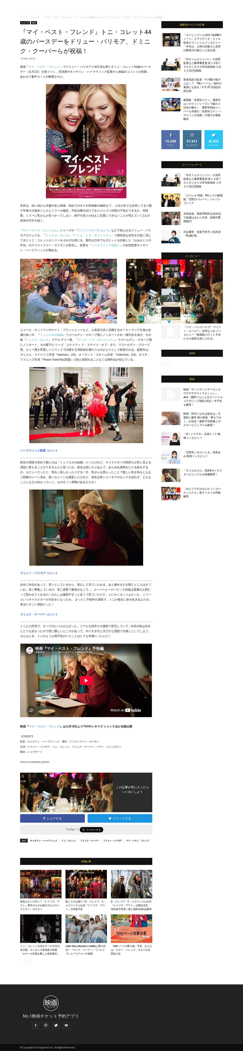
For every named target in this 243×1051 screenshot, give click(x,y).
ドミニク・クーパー (89, 840)
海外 (34, 22)
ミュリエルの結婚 (51, 334)
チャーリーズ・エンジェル (40, 230)
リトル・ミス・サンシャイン (92, 235)
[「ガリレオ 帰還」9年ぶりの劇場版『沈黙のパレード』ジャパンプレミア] (170, 200)
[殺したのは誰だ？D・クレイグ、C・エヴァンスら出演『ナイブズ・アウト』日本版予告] (86, 884)
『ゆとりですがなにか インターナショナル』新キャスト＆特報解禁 (202, 492)
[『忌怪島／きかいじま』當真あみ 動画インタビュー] (170, 457)
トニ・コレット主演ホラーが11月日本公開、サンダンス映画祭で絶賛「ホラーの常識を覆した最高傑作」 (40, 950)
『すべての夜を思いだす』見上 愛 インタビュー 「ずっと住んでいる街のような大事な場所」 (202, 294)
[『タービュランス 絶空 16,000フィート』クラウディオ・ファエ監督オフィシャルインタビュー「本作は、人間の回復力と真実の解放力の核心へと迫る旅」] (170, 39)
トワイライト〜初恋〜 (105, 245)
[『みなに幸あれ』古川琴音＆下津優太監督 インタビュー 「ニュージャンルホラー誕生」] (170, 313)
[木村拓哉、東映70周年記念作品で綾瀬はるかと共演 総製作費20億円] (170, 218)
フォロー (192, 131)
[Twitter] (56, 1025)
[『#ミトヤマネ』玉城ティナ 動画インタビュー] (170, 438)
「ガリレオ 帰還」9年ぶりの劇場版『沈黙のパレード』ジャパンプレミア (203, 199)
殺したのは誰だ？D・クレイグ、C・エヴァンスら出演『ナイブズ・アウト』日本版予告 (85, 905)
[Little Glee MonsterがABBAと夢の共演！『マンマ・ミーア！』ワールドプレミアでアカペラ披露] (86, 928)
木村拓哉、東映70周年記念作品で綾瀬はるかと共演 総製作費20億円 (202, 217)
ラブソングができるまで (92, 230)
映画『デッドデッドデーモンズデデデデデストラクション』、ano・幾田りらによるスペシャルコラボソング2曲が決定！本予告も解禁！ (203, 397)
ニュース (35, 17)
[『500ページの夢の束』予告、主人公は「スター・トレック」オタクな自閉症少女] (131, 928)
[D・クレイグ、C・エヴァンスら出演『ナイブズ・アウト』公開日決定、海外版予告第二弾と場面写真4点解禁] (131, 884)
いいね (171, 131)
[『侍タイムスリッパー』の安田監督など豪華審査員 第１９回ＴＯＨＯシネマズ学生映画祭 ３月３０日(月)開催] (170, 64)
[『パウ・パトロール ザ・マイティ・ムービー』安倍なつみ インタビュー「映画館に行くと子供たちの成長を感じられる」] (170, 331)
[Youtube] (66, 1025)
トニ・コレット (69, 840)
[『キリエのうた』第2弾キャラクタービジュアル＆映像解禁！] (170, 475)
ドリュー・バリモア (112, 840)
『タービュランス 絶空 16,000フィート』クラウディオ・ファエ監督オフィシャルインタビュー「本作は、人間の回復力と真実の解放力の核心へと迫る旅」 (202, 42)
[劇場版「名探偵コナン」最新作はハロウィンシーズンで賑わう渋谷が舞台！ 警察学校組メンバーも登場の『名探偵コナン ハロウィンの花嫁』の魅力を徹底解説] (170, 104)
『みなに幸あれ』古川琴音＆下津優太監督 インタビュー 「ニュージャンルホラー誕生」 (202, 312)
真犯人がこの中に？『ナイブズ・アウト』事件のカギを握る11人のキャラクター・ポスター (40, 905)
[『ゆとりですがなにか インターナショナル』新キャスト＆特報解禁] (170, 493)
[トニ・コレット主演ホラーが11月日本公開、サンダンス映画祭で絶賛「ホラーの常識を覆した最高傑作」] (41, 928)
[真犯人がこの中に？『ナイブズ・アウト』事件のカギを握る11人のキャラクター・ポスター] (41, 884)
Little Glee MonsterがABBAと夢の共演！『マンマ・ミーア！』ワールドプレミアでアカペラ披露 (85, 950)
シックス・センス (57, 235)
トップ (23, 17)
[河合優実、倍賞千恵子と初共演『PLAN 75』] (170, 236)
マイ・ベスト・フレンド (44, 66)
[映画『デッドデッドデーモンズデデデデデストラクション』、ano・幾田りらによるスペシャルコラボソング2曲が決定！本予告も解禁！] (170, 394)
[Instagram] (46, 1025)
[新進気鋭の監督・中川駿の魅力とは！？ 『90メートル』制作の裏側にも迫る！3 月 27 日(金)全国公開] (170, 84)
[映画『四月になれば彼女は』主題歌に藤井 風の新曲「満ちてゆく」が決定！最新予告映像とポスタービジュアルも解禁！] (170, 418)
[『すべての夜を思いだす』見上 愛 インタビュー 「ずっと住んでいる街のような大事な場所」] (170, 295)
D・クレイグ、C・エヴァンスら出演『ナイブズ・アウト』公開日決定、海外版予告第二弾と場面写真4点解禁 (131, 905)
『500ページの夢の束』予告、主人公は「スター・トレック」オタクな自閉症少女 (131, 950)
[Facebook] (35, 1025)
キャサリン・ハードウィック (43, 840)
